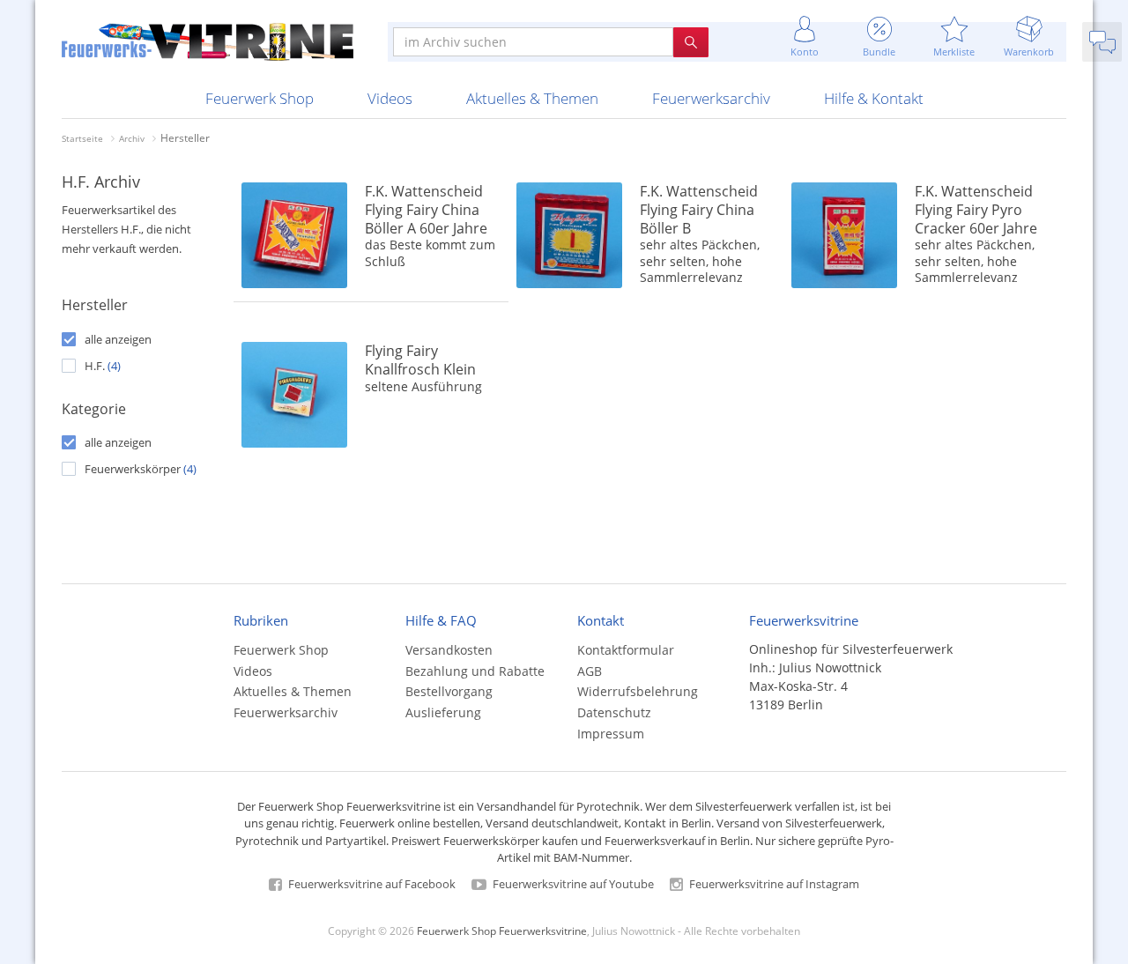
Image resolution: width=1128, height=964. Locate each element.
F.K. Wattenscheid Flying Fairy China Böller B (699, 210)
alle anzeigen (118, 339)
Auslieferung (443, 712)
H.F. (103, 366)
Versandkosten (449, 649)
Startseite (82, 138)
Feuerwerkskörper (141, 469)
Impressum (610, 733)
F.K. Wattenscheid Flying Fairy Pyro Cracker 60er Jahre (976, 210)
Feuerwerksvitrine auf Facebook (371, 884)
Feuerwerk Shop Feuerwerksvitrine (502, 930)
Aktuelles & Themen (532, 98)
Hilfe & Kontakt (874, 98)
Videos (389, 98)
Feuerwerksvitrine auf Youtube (572, 884)
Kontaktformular (625, 649)
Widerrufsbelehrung (637, 691)
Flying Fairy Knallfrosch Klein (420, 360)
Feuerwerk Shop (259, 98)
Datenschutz (614, 712)
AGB (589, 671)
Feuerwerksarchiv (711, 98)
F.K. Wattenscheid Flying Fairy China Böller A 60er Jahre (426, 210)
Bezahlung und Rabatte (475, 671)
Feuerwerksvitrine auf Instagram (772, 884)
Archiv (132, 138)
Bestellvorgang (449, 691)
